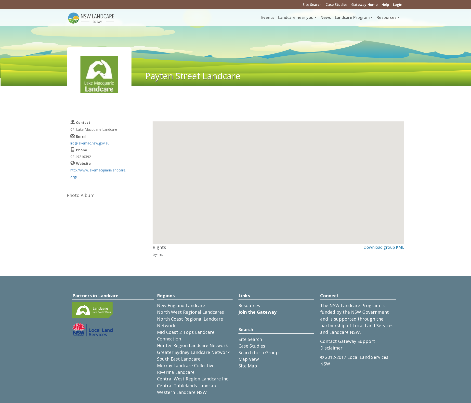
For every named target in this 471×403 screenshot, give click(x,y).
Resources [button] (386, 17)
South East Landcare (178, 359)
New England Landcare (181, 305)
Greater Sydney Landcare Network (193, 352)
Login (397, 4)
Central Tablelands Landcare (187, 386)
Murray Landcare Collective (185, 365)
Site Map (247, 366)
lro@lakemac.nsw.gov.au (89, 143)
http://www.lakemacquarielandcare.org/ (98, 173)
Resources (249, 305)
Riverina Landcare (176, 372)
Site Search (312, 4)
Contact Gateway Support (347, 341)
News (325, 17)
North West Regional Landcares (190, 312)
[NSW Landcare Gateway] (91, 18)
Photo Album (80, 195)
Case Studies (336, 4)
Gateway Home (364, 4)
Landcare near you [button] (296, 17)
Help (385, 4)
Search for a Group (258, 352)
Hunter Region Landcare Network (192, 345)
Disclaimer (331, 348)
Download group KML (384, 247)
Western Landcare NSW (182, 392)
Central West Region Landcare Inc (192, 379)
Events (267, 17)
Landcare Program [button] (352, 17)
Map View (248, 359)
